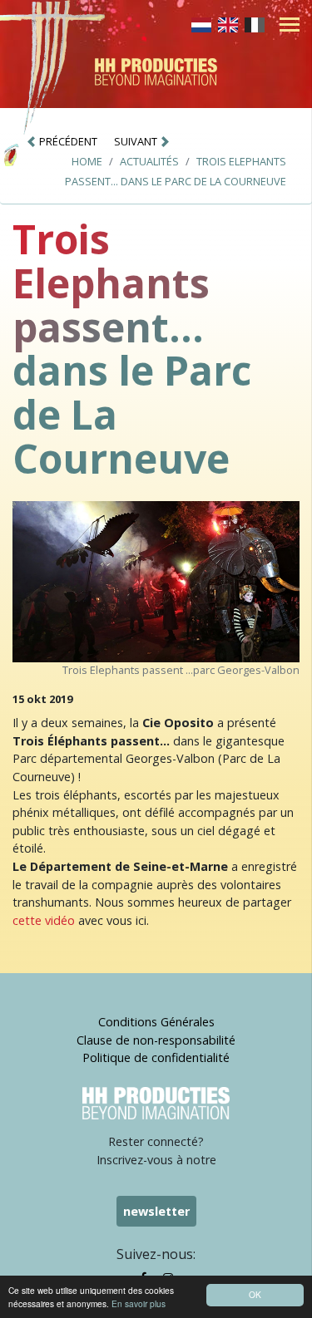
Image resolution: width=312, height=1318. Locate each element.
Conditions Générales (156, 1022)
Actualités (149, 161)
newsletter (156, 1211)
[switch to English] (228, 23)
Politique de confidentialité (156, 1057)
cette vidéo (43, 920)
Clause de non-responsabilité (156, 1040)
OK (255, 1294)
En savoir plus (138, 1303)
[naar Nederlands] (201, 23)
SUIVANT (137, 141)
